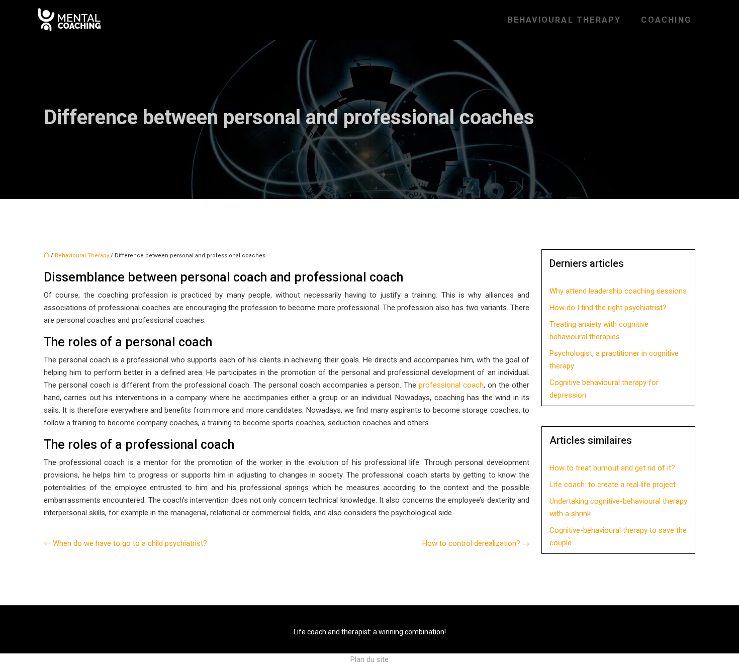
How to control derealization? (471, 543)
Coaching (666, 20)
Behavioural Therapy (564, 20)
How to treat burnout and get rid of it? (612, 467)
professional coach (451, 385)
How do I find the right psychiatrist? (608, 307)
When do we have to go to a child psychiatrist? (130, 543)
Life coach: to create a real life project (612, 484)
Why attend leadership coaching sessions (618, 291)
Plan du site (369, 659)
